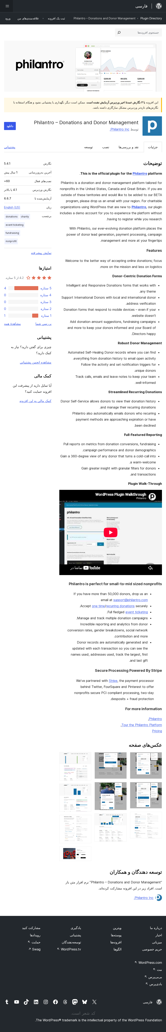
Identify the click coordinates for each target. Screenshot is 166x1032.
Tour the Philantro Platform (141, 725)
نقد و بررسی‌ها (128, 147)
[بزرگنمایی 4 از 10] (121, 758)
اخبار (158, 935)
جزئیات (153, 147)
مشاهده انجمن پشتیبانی (35, 362)
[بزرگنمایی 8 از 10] (86, 789)
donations (12, 216)
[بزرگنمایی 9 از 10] (86, 820)
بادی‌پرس (153, 984)
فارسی (147, 1002)
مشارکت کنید (31, 928)
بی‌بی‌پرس (153, 977)
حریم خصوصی (152, 949)
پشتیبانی (9, 147)
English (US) (12, 207)
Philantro (140, 173)
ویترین (117, 928)
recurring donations (120, 606)
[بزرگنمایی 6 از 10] (121, 819)
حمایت (34, 942)
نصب (105, 147)
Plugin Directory (151, 18)
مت (157, 970)
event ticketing (137, 612)
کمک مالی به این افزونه (35, 401)
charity (25, 216)
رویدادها (35, 935)
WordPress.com (148, 963)
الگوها (117, 949)
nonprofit (11, 241)
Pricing (157, 731)
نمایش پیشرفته (41, 253)
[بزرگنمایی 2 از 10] (156, 787)
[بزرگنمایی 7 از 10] (86, 758)
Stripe (113, 681)
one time (98, 606)
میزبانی (157, 942)
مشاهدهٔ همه (12, 324)
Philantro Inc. (119, 129)
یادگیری (76, 928)
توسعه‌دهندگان (71, 942)
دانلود (10, 126)
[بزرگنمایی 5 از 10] (121, 787)
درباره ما (156, 928)
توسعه (88, 147)
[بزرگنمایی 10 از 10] (86, 852)
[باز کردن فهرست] (6, 6)
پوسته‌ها (116, 935)
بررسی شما (43, 324)
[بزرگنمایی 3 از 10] (156, 817)
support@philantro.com (130, 600)
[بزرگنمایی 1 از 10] (156, 758)
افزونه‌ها (115, 942)
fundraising (12, 232)
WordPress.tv (69, 949)
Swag (34, 949)
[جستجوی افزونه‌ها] (119, 32)
